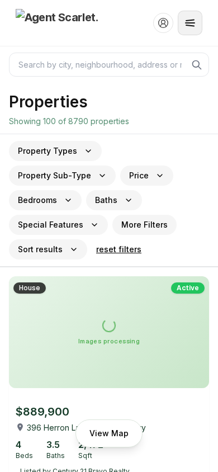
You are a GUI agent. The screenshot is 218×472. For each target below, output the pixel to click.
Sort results (40, 249)
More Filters (144, 224)
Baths (106, 200)
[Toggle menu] (190, 23)
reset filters (118, 249)
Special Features (50, 224)
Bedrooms (37, 200)
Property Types (47, 150)
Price (139, 175)
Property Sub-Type (54, 175)
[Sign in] (163, 23)
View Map (109, 433)
